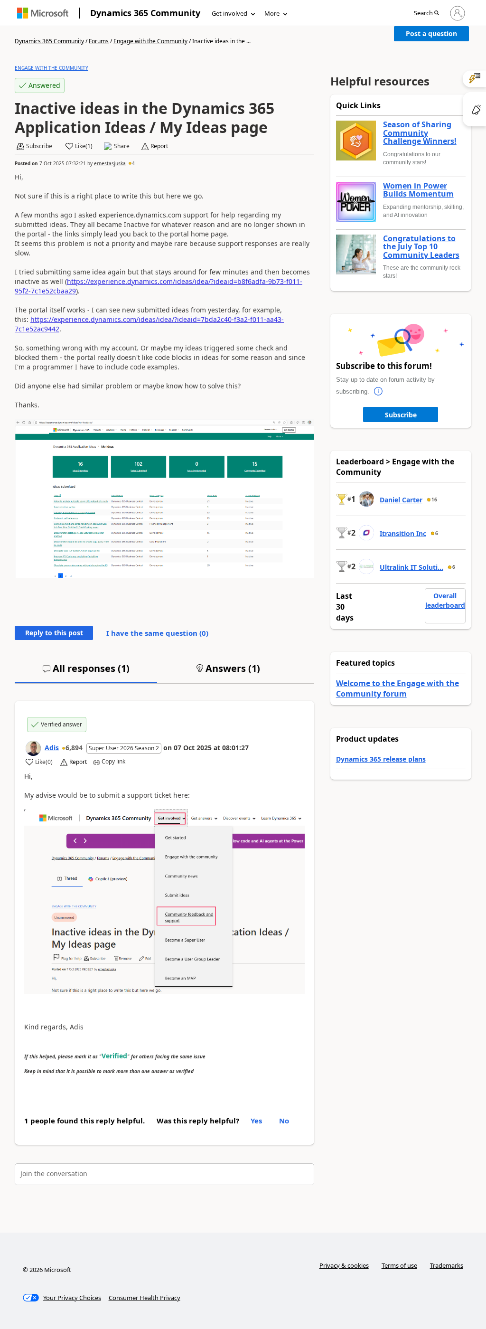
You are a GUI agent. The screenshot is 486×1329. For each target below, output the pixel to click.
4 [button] (133, 163)
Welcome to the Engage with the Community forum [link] (397, 688)
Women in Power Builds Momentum (418, 190)
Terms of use (399, 1265)
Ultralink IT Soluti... (411, 567)
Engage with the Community (150, 41)
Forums (99, 41)
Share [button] (122, 146)
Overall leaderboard (445, 600)
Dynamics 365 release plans (381, 758)
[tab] (86, 672)
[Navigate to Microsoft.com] (42, 13)
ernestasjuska (110, 163)
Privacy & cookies (344, 1265)
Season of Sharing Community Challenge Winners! (420, 133)
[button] (426, 13)
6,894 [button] (74, 747)
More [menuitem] (272, 13)
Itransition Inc (403, 533)
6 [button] (436, 533)
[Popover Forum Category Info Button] (378, 391)
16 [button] (434, 499)
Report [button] (159, 146)
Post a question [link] (431, 33)
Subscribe (401, 414)
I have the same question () (157, 633)
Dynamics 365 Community (145, 13)
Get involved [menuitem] (229, 13)
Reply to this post (54, 632)
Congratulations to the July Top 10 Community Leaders (421, 247)
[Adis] (33, 748)
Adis (52, 747)
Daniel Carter (401, 499)
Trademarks (446, 1265)
